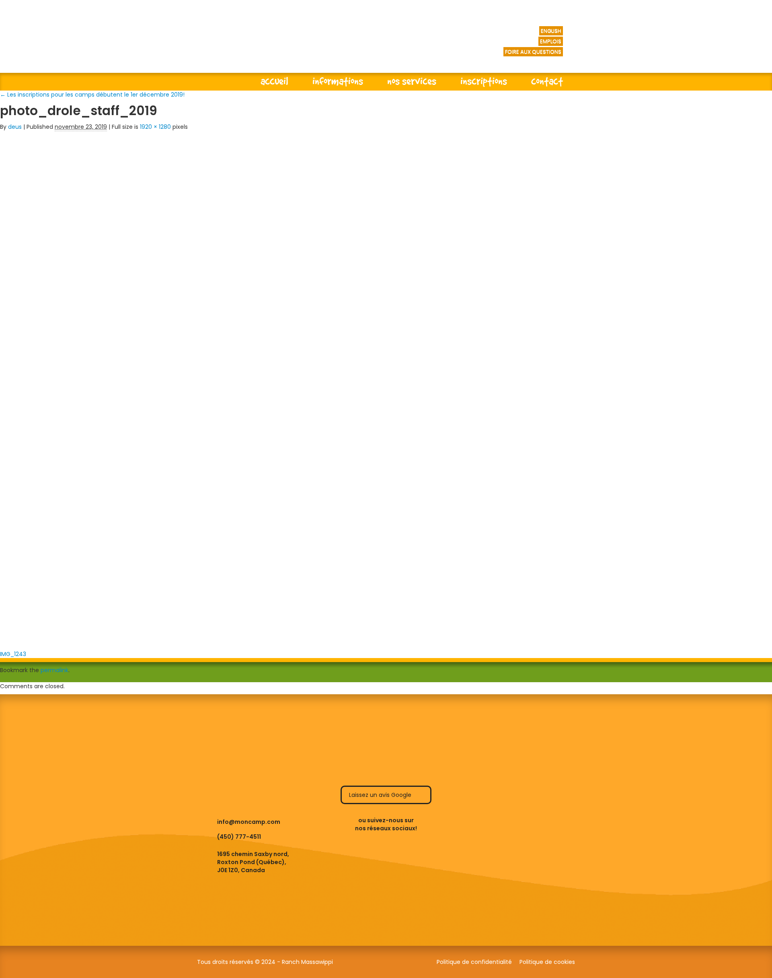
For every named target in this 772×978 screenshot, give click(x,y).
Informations (337, 80)
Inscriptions (483, 80)
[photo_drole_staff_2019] (386, 388)
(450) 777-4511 (239, 837)
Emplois (550, 41)
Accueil (274, 80)
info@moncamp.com (248, 822)
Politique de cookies (547, 962)
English (551, 31)
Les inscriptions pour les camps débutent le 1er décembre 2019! (92, 95)
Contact (547, 80)
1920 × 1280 (155, 127)
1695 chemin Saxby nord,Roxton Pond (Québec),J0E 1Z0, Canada (253, 862)
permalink (54, 670)
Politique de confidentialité (474, 962)
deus (15, 127)
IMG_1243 (13, 654)
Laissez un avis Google (381, 795)
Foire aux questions (533, 52)
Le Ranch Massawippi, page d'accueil (301, 44)
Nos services (411, 80)
